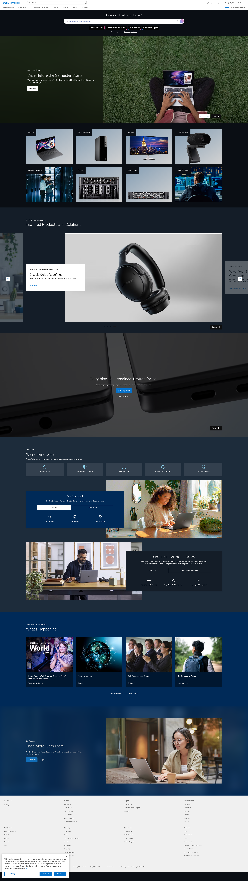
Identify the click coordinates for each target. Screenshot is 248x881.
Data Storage (132, 170)
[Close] (66, 856)
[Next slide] (208, 116)
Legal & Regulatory (96, 867)
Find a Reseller (128, 835)
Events (186, 838)
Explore (80, 683)
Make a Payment (69, 818)
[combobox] (57, 2)
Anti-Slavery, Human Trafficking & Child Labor (131, 867)
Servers (80, 170)
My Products (68, 814)
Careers (66, 835)
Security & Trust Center (191, 852)
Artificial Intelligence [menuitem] (9, 8)
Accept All (60, 874)
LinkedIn (186, 814)
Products (6, 835)
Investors (67, 842)
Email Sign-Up (188, 842)
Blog (185, 831)
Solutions (6, 838)
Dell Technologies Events (138, 676)
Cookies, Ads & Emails (79, 867)
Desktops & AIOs (84, 132)
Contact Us (187, 808)
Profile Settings (68, 811)
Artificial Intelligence (35, 170)
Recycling (67, 849)
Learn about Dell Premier (189, 570)
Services (6, 842)
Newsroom (67, 845)
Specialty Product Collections (193, 845)
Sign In (54, 507)
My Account (67, 804)
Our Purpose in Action (187, 676)
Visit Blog (132, 694)
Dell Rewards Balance (70, 821)
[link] (222, 3)
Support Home (128, 804)
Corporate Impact (69, 852)
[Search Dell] (84, 2)
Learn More (33, 89)
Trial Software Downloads (191, 856)
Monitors (131, 132)
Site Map (6, 805)
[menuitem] (24, 8)
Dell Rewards (188, 835)
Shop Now (33, 285)
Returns (126, 811)
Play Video (126, 391)
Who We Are (67, 831)
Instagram (187, 818)
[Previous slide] (201, 116)
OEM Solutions (128, 838)
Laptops (31, 132)
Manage (13, 874)
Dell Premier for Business (237, 8)
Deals (5, 845)
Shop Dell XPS (123, 396)
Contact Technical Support (132, 808)
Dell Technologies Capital (71, 838)
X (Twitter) (187, 811)
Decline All (46, 874)
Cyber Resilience (183, 170)
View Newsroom (85, 676)
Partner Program (129, 842)
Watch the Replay (34, 683)
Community (187, 804)
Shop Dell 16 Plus (49, 89)
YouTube (186, 821)
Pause (215, 116)
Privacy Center (188, 849)
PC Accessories (183, 132)
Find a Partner (128, 831)
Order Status (68, 808)
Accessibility (110, 867)
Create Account (93, 507)
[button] (212, 3)
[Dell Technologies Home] (11, 3)
